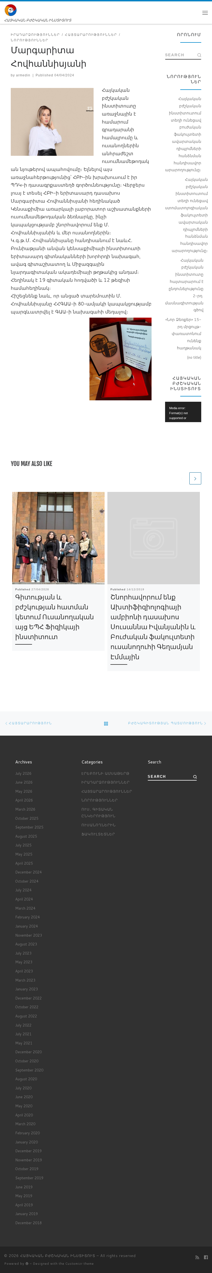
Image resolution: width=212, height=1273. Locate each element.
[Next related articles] (195, 478)
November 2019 (28, 1159)
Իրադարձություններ (105, 782)
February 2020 (27, 1132)
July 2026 (23, 773)
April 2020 (24, 1115)
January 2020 (26, 1142)
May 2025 (23, 854)
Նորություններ (99, 800)
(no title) (194, 357)
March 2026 (25, 809)
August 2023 (26, 944)
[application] (183, 412)
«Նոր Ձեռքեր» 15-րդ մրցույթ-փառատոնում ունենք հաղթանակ (183, 333)
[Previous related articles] (182, 478)
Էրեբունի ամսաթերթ (105, 773)
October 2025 (26, 818)
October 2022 (26, 1006)
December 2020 (28, 1051)
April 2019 (24, 1204)
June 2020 (24, 1096)
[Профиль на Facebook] (206, 1257)
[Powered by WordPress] (27, 1263)
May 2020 (23, 1105)
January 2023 (26, 989)
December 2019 (28, 1150)
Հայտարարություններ (106, 791)
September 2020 (29, 1070)
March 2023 (25, 980)
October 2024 (26, 881)
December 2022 (28, 998)
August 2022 (26, 1016)
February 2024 (27, 917)
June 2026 (24, 782)
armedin (23, 75)
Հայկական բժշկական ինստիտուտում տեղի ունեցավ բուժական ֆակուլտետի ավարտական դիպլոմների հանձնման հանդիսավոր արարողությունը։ (183, 134)
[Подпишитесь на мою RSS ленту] (197, 1257)
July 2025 (23, 845)
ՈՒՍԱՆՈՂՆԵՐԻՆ (98, 824)
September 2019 (29, 1177)
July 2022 (23, 1025)
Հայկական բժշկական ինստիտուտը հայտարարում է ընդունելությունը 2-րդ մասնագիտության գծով (184, 285)
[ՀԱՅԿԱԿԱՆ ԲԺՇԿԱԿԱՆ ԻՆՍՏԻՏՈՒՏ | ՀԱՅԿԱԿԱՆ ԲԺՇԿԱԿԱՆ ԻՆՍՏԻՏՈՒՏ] (10, 10)
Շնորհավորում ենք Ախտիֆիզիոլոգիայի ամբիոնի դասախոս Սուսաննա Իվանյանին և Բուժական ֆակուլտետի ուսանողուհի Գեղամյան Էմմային (152, 627)
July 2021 (23, 1033)
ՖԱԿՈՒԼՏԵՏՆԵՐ (98, 834)
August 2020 (26, 1078)
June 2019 (24, 1186)
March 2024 (25, 908)
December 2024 (28, 872)
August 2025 (26, 836)
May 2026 (23, 791)
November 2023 (28, 935)
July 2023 (23, 953)
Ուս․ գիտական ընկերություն (98, 812)
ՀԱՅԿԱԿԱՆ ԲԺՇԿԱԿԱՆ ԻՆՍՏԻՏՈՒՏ (57, 1255)
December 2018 (28, 1222)
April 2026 (24, 800)
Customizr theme (79, 1263)
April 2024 (24, 899)
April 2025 (24, 863)
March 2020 (25, 1123)
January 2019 (26, 1213)
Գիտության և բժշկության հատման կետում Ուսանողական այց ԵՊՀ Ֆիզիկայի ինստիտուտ (54, 617)
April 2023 (24, 971)
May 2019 (23, 1195)
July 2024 (23, 890)
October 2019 (26, 1168)
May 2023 (23, 962)
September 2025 (29, 827)
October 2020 (26, 1060)
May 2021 (23, 1043)
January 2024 (26, 926)
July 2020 (23, 1088)
